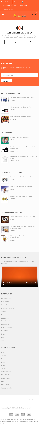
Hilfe (2, 337)
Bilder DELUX (5, 375)
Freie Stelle (4, 331)
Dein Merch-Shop (6, 298)
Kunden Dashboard (6, 1)
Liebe (2, 381)
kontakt (29, 42)
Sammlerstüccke (6, 371)
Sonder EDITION (5, 378)
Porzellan (4, 359)
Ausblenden (22, 424)
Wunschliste (23, 5)
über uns (34, 400)
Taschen (3, 368)
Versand (3, 311)
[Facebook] (22, 1)
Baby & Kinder (5, 384)
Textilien (3, 355)
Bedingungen (5, 318)
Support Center (5, 305)
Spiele (3, 362)
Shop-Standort (5, 321)
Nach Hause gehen (13, 42)
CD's (2, 352)
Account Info (5, 324)
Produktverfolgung (6, 327)
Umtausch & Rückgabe (7, 308)
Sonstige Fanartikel (6, 388)
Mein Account (5, 301)
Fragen (3, 334)
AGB (2, 340)
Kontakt (27, 400)
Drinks (3, 365)
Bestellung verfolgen (8, 9)
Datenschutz (5, 315)
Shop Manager (6, 5)
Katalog (16, 5)
